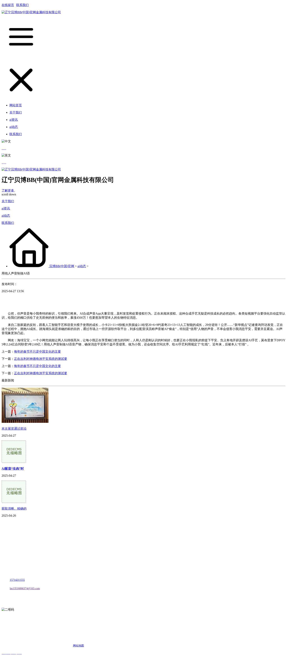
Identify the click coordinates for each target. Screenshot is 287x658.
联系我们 (22, 5)
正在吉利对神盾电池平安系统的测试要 (40, 358)
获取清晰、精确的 (14, 508)
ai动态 (6, 215)
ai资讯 (6, 208)
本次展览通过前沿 (14, 428)
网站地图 (78, 645)
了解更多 (8, 190)
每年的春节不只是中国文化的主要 (37, 351)
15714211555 (17, 579)
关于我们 (8, 201)
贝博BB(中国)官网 (61, 266)
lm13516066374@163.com (25, 588)
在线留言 (8, 5)
